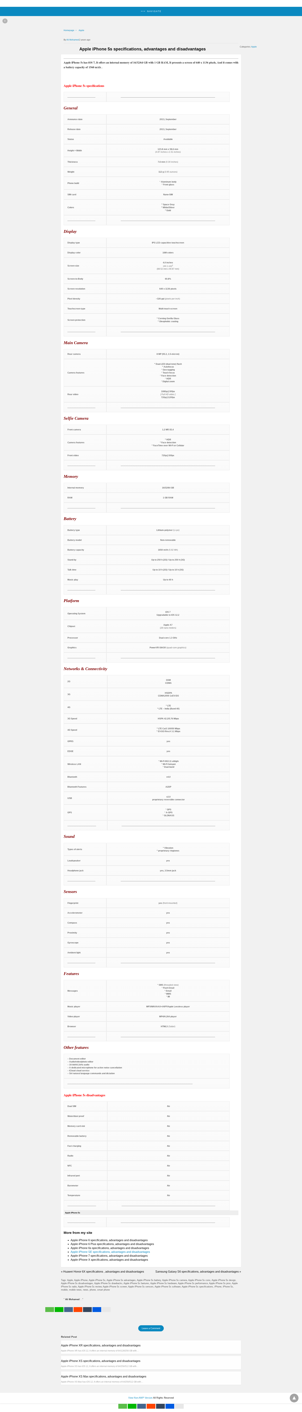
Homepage (69, 30)
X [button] (5, 21)
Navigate (154, 11)
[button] (151, 11)
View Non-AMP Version (140, 1397)
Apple (81, 30)
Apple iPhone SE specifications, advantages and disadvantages (110, 1251)
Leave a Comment (151, 1328)
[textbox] (151, 108)
